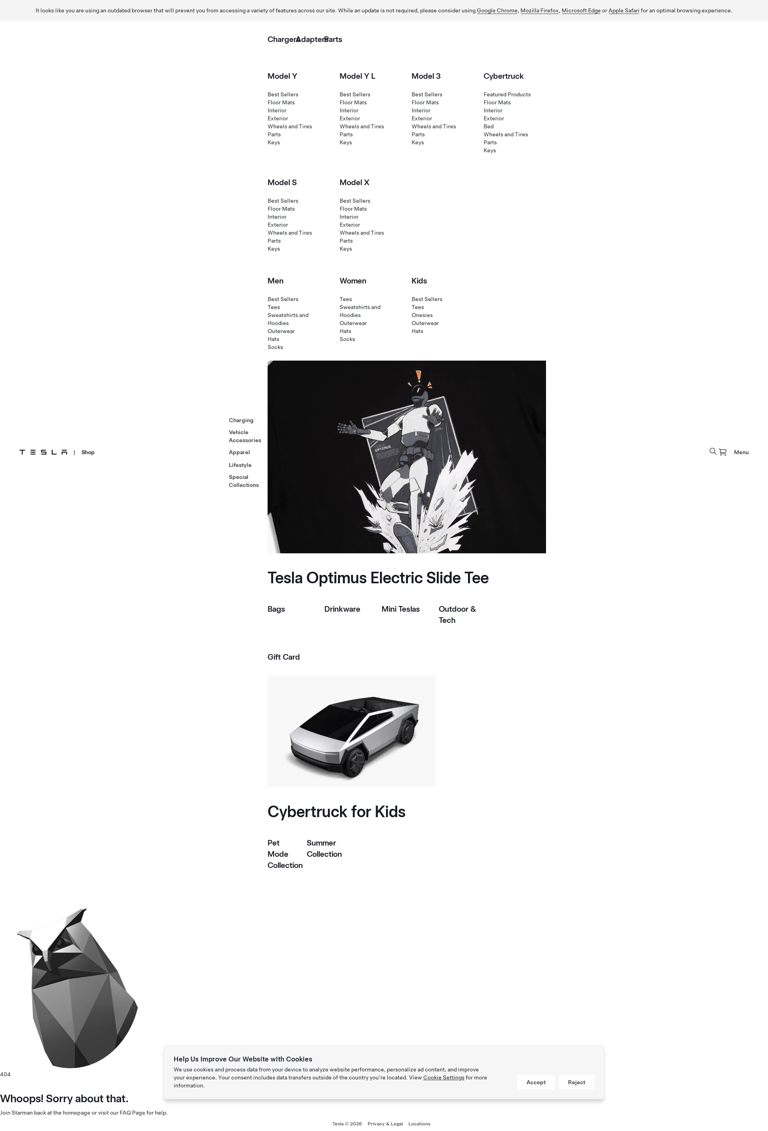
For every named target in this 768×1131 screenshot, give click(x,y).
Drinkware (342, 609)
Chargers (284, 39)
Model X (355, 182)
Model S (282, 182)
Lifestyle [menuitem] (240, 465)
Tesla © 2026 (347, 1124)
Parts (333, 39)
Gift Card (284, 657)
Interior (277, 110)
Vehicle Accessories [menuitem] (245, 436)
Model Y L (357, 76)
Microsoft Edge (581, 10)
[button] (713, 451)
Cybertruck (504, 76)
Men (276, 280)
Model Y (282, 76)
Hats (273, 339)
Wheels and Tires (290, 126)
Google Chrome (497, 10)
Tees (274, 307)
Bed (489, 126)
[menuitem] (723, 452)
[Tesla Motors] (43, 452)
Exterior (278, 118)
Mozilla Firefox (539, 10)
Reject (576, 1082)
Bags (276, 609)
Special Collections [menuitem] (244, 481)
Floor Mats (281, 102)
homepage (76, 1112)
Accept (536, 1082)
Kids (419, 280)
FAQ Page (132, 1112)
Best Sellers (283, 94)
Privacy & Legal (385, 1124)
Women (353, 280)
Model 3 (426, 76)
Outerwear (281, 331)
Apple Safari (624, 10)
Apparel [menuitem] (239, 452)
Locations (419, 1124)
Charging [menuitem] (241, 420)
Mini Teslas (401, 609)
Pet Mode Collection (285, 854)
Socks (275, 347)
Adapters (312, 39)
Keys (274, 142)
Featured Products (507, 94)
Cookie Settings (443, 1077)
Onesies (422, 315)
